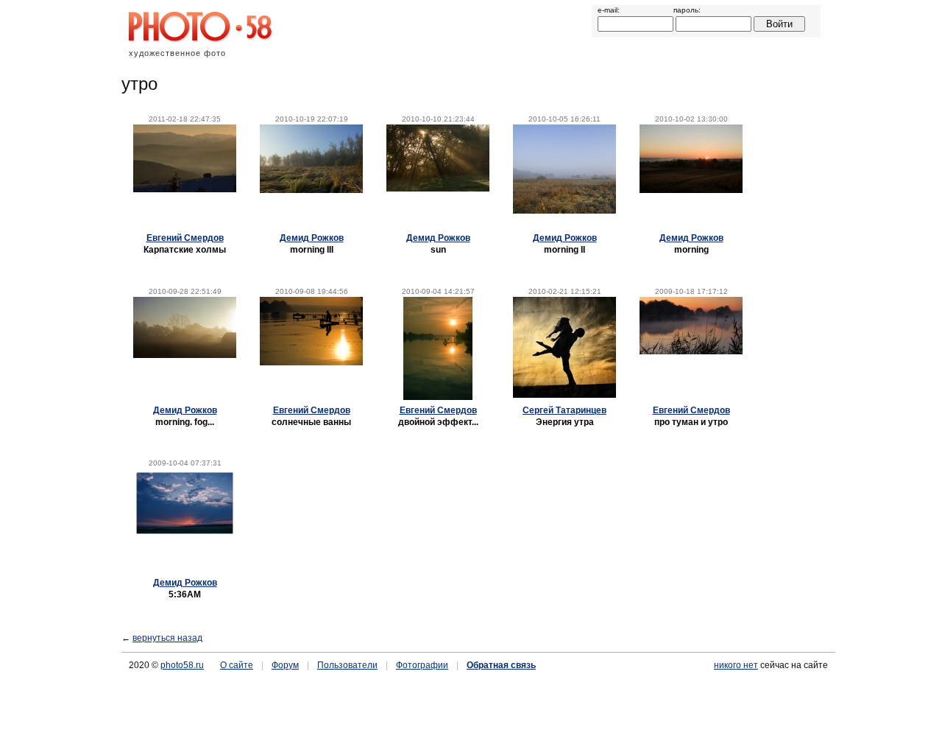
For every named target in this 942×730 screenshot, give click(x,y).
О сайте (236, 665)
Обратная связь (501, 665)
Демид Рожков (312, 238)
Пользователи (347, 665)
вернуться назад (167, 638)
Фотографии (422, 665)
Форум (285, 665)
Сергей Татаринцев (564, 410)
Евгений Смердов (185, 238)
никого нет (736, 665)
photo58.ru (182, 665)
